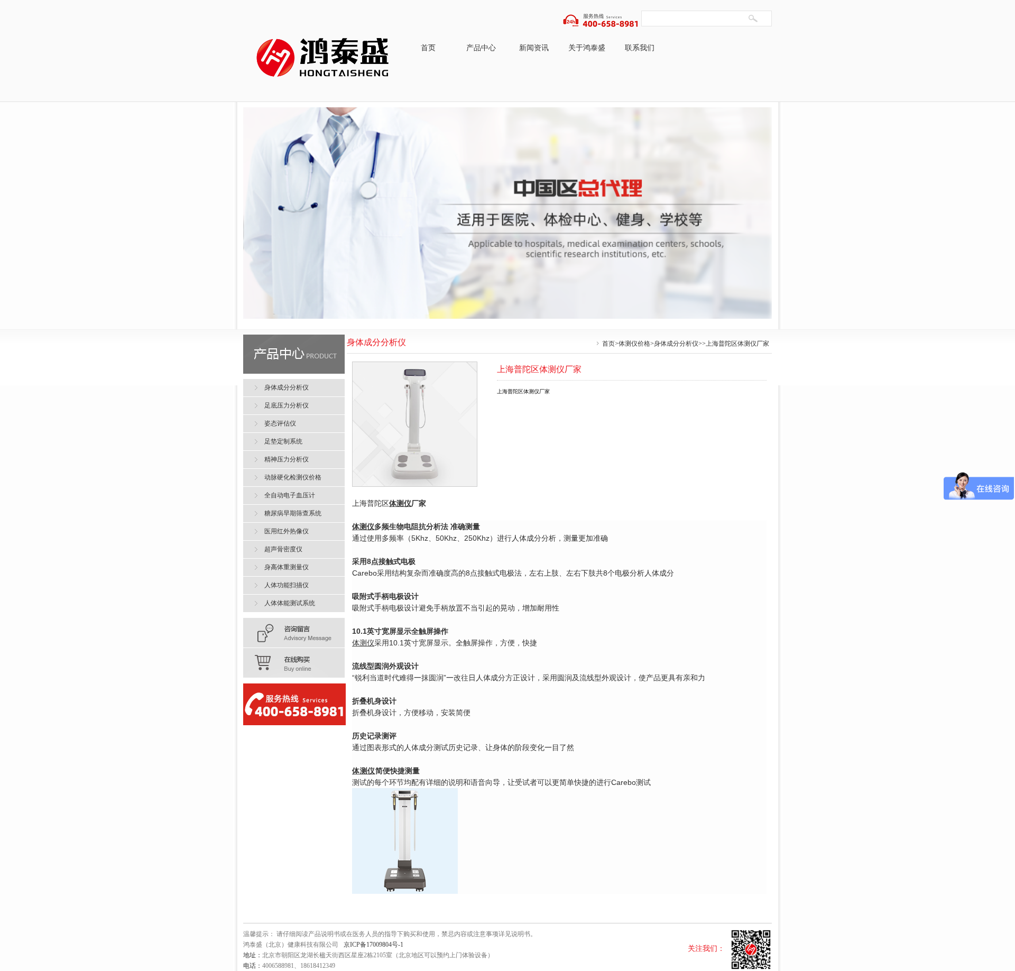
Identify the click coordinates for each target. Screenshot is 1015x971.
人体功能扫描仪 (286, 585)
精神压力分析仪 (286, 459)
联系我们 (639, 48)
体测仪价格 (634, 343)
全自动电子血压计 (289, 495)
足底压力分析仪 (286, 405)
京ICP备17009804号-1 (373, 944)
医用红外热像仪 (286, 531)
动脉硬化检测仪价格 (292, 477)
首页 (428, 48)
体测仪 (400, 503)
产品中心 (481, 48)
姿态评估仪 (280, 423)
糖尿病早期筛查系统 (292, 513)
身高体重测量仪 (286, 567)
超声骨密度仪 (283, 549)
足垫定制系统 (283, 441)
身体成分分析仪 (676, 343)
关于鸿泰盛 (586, 48)
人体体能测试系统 (289, 603)
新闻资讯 (534, 48)
